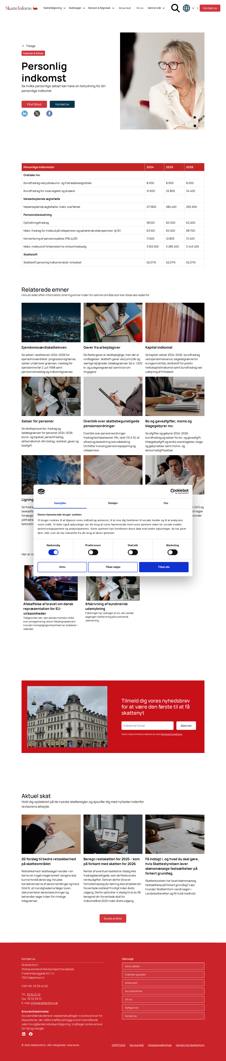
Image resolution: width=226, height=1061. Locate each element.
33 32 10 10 (33, 994)
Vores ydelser (132, 966)
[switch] (93, 552)
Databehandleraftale (160, 1045)
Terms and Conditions (171, 734)
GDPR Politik (118, 1045)
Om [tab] (166, 503)
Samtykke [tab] (60, 503)
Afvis (62, 566)
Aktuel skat (125, 8)
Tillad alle (164, 566)
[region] (113, 214)
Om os (139, 8)
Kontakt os (210, 8)
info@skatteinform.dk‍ (44, 1003)
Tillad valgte (113, 566)
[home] (22, 8)
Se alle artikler (113, 918)
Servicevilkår (137, 1045)
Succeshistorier (133, 991)
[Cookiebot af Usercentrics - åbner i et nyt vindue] (173, 491)
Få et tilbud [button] (34, 104)
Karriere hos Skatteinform (190, 1045)
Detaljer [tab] (113, 503)
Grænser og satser (135, 974)
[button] (54, 8)
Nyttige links (131, 1007)
